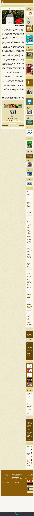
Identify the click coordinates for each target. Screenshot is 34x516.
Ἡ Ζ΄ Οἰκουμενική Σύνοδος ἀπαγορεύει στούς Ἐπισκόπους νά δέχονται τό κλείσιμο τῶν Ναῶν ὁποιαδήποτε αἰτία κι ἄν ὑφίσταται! (29, 258)
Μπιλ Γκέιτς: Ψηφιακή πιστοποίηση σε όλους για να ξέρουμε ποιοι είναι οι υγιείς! (29, 251)
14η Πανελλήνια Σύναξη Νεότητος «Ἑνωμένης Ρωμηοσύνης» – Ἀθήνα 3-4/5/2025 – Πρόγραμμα (29, 350)
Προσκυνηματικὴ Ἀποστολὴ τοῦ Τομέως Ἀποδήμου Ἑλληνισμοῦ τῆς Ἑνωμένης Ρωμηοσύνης (29, 432)
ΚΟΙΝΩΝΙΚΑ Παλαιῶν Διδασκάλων (29, 62)
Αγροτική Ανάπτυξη (28, 138)
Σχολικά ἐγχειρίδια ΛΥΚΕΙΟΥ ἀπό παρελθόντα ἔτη (29, 279)
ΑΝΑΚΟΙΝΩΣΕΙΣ (17, 1)
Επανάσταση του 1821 (17, 120)
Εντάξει (17, 514)
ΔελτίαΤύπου (28, 417)
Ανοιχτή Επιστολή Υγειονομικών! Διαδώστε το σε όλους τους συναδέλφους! (29, 230)
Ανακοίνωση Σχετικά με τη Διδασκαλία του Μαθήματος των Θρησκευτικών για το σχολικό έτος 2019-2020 (29, 294)
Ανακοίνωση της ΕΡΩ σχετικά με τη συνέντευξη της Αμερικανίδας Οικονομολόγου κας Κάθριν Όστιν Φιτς (29, 247)
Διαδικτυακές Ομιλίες (29, 108)
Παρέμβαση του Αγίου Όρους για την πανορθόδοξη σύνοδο (29, 322)
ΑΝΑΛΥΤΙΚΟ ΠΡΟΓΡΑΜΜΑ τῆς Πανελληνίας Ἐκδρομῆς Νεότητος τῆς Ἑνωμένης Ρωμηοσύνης (29, 398)
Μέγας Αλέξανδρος (29, 96)
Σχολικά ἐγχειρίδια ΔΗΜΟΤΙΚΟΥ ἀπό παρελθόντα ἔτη (29, 285)
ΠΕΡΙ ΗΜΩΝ (9, 1)
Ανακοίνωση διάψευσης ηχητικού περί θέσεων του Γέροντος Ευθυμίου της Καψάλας (29, 224)
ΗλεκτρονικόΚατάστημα (29, 443)
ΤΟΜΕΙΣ (20, 1)
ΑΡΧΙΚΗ (7, 1)
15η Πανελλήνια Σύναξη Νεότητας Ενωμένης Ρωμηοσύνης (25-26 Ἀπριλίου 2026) (29, 406)
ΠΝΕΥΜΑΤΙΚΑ (22, 8)
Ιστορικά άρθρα (28, 170)
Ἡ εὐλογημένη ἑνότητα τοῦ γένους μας (29, 196)
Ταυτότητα (32, 474)
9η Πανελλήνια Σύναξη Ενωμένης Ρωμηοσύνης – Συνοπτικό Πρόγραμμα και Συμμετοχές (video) (29, 346)
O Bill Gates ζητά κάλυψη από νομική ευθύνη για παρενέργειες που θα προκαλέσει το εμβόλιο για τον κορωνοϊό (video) (29, 272)
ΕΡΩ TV (28, 88)
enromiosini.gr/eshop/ (17, 485)
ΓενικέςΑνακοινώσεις (29, 390)
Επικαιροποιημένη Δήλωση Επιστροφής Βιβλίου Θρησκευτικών (29, 276)
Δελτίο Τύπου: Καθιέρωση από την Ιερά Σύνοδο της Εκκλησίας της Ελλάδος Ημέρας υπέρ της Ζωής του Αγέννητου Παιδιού (29, 303)
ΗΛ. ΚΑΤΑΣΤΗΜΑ (24, 1)
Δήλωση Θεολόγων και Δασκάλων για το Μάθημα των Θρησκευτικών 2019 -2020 (29, 298)
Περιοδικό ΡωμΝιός (28, 47)
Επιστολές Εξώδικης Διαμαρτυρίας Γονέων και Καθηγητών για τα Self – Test (29, 242)
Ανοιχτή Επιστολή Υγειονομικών (29, 227)
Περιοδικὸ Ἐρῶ (29, 33)
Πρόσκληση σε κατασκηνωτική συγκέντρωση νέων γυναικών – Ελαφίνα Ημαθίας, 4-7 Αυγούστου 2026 (29, 334)
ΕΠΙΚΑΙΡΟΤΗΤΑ (10, 8)
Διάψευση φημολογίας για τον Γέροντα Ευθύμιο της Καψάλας (29, 237)
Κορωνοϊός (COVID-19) (29, 118)
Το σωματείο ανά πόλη (29, 77)
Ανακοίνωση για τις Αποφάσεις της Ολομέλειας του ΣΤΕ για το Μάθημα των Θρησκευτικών (29, 289)
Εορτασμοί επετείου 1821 (29, 180)
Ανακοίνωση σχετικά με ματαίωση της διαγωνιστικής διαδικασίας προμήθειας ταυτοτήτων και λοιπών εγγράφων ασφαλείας (29, 308)
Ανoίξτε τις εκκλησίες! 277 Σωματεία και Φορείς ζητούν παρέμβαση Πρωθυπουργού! (29, 263)
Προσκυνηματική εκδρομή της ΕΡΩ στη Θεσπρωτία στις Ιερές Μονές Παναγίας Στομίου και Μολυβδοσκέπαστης (29, 437)
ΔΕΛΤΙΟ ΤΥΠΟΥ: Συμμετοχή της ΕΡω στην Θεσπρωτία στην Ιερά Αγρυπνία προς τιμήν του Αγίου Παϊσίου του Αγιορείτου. (29, 427)
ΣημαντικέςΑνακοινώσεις (29, 188)
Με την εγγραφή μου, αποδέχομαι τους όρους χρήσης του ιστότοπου (20, 478)
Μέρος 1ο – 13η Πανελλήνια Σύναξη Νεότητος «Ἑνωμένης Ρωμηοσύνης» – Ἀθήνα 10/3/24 (29, 207)
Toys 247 (28, 127)
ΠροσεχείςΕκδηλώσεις (29, 329)
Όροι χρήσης (31, 478)
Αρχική (32, 473)
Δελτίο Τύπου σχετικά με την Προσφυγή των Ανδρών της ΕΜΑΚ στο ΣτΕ (29, 233)
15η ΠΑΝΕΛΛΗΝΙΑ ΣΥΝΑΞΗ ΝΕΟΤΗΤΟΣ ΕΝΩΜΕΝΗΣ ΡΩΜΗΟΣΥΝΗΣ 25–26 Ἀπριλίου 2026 (29, 193)
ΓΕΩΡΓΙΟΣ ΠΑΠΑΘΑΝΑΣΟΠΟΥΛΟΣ (10, 120)
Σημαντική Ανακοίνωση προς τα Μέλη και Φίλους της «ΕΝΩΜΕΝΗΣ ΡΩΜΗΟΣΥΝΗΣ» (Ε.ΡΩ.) (29, 202)
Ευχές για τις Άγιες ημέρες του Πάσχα (29, 343)
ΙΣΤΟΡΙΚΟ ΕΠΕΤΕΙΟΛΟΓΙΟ (18, 8)
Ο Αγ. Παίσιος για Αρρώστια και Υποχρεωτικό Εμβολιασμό (29, 220)
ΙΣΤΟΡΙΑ (13, 8)
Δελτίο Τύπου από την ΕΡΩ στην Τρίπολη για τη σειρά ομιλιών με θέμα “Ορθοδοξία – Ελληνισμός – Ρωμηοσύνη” (29, 411)
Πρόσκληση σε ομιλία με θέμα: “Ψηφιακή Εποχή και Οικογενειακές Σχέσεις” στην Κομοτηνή (29, 403)
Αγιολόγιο (28, 160)
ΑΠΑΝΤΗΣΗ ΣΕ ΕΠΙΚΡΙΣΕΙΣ (28, 353)
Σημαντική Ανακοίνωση (29, 9)
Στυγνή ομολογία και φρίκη (29, 254)
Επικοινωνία (31, 477)
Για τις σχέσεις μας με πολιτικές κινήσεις (29, 312)
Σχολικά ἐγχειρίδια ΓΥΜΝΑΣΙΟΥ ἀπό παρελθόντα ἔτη (29, 282)
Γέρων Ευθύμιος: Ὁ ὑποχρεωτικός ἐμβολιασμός (29, 217)
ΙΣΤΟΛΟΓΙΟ (13, 1)
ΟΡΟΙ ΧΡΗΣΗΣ (27, 1)
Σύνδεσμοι (28, 362)
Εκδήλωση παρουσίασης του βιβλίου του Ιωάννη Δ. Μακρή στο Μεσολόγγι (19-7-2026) (29, 393)
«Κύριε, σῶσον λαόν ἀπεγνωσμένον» (29, 239)
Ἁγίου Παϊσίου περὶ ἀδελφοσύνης (29, 319)
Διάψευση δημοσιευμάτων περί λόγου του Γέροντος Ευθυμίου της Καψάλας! (29, 267)
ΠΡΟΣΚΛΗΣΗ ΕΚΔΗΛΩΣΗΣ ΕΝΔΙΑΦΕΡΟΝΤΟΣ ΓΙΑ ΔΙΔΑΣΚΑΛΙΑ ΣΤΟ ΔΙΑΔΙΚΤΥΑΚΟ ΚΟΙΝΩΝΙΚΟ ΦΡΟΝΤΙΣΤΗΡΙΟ (29, 212)
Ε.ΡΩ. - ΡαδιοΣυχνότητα (29, 19)
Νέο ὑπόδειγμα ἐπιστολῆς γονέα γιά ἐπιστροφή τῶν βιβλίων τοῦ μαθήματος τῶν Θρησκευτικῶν (29, 316)
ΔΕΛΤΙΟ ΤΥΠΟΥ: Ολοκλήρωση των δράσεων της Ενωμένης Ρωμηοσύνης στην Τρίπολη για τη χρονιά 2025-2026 (29, 422)
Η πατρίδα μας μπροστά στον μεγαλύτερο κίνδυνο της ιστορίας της (29, 324)
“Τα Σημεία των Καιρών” (28, 198)
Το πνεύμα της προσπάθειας (30, 475)
